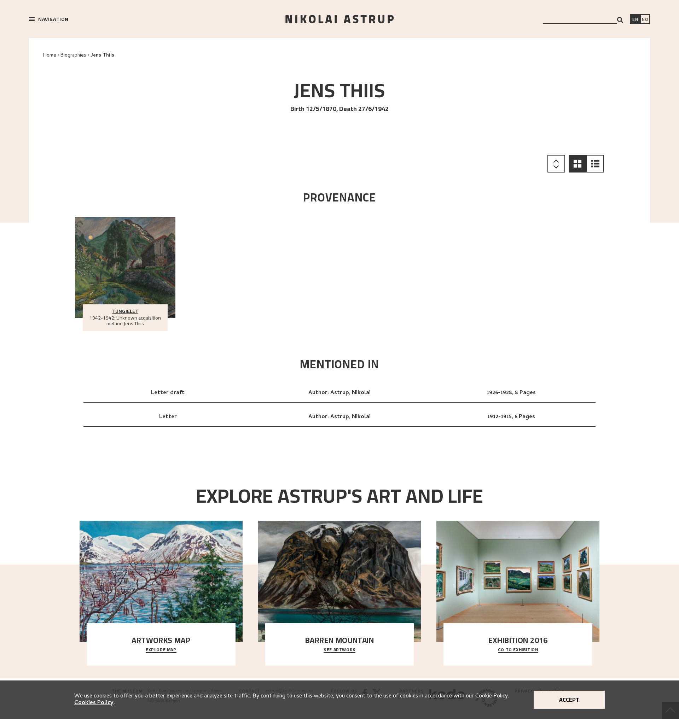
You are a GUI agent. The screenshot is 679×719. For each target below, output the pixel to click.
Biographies (73, 56)
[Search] (620, 20)
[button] (577, 164)
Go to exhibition (518, 650)
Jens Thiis (102, 56)
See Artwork (339, 650)
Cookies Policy (94, 703)
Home (49, 56)
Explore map (161, 650)
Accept (569, 699)
